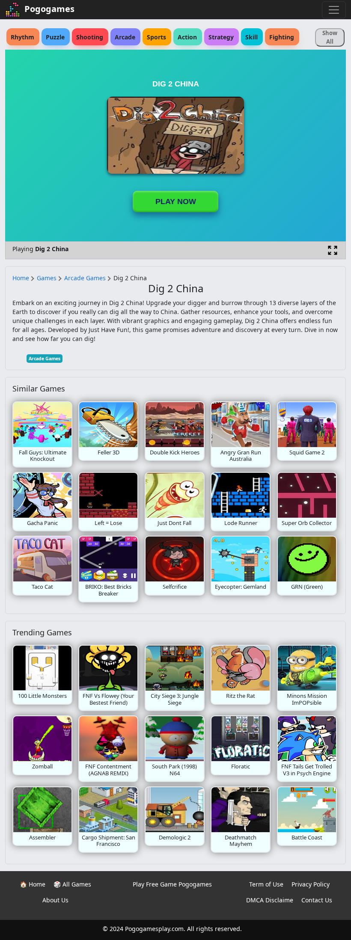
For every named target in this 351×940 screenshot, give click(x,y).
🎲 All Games (72, 884)
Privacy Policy (311, 884)
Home (20, 278)
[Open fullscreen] (333, 250)
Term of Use (266, 884)
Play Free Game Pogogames (172, 884)
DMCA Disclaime (269, 900)
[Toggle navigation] (334, 9)
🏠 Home (32, 884)
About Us (55, 900)
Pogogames (49, 9)
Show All (329, 37)
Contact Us (316, 900)
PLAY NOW (175, 201)
